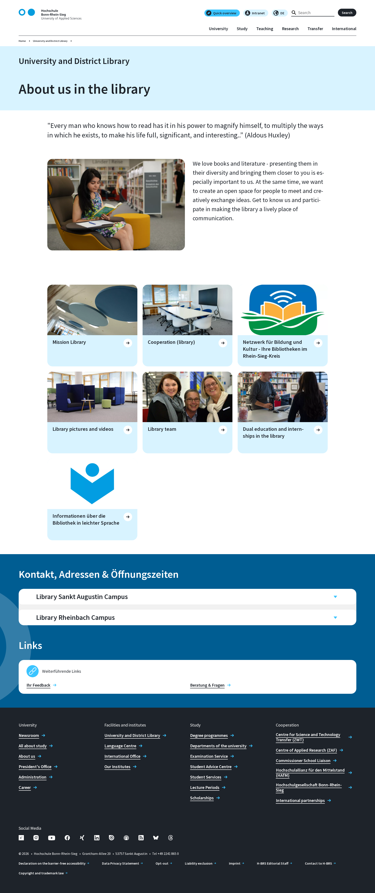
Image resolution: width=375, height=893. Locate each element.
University (218, 28)
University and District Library (50, 40)
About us (27, 756)
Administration (32, 777)
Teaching (264, 28)
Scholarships (202, 797)
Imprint (234, 863)
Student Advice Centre (211, 766)
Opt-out (162, 863)
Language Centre (120, 745)
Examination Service (209, 756)
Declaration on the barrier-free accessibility (52, 863)
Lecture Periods (204, 787)
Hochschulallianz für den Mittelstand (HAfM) (310, 772)
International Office (122, 756)
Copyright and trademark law (41, 873)
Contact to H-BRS (318, 863)
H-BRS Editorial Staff (272, 863)
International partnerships (300, 800)
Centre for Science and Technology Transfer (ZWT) (308, 737)
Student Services (205, 777)
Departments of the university (218, 745)
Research (290, 28)
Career (25, 787)
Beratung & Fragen (207, 685)
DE (282, 13)
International (344, 28)
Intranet (258, 13)
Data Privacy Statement (120, 863)
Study (242, 28)
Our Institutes (117, 766)
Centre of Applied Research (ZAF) (306, 750)
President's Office (35, 766)
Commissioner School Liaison (303, 760)
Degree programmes (209, 735)
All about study (33, 745)
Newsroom (29, 735)
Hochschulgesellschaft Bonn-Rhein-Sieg (309, 787)
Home (22, 40)
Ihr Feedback (38, 685)
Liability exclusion (198, 863)
